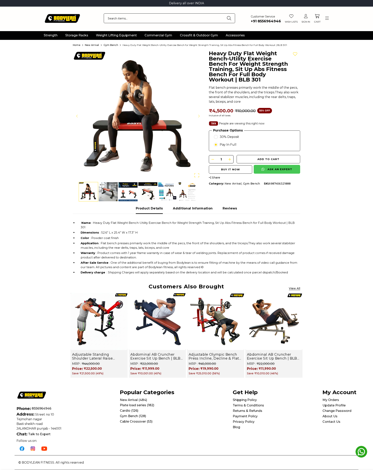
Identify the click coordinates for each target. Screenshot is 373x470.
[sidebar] (326, 18)
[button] (138, 116)
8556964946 (41, 408)
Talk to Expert (39, 434)
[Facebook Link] (22, 448)
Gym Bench (251, 183)
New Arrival (233, 183)
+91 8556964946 (266, 21)
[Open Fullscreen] (196, 175)
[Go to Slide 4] (148, 191)
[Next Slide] (198, 116)
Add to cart (268, 159)
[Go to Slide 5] (167, 191)
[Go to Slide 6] (187, 191)
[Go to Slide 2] (108, 191)
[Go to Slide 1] (88, 191)
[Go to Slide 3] (128, 191)
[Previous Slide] (77, 116)
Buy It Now (230, 169)
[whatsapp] (361, 452)
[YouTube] (44, 448)
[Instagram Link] (33, 448)
